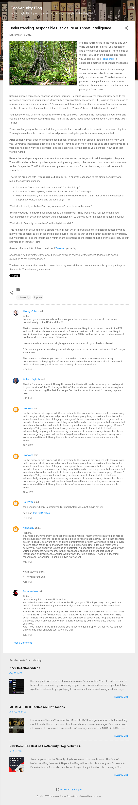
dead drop (108, 58)
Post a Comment (22, 642)
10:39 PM (28, 445)
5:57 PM (27, 634)
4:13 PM (27, 561)
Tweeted (60, 248)
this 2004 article (41, 513)
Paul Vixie (28, 501)
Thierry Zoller (30, 311)
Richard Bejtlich (31, 379)
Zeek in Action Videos (24, 668)
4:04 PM (27, 369)
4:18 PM (27, 581)
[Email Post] (18, 290)
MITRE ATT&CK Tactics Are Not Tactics (37, 707)
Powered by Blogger (71, 789)
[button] (127, 28)
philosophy (24, 297)
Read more (121, 696)
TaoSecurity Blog (26, 8)
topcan (38, 297)
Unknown (28, 408)
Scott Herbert (30, 591)
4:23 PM (27, 398)
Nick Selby (28, 527)
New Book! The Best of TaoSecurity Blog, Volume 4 (44, 746)
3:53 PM (27, 518)
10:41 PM (28, 492)
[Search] (133, 9)
